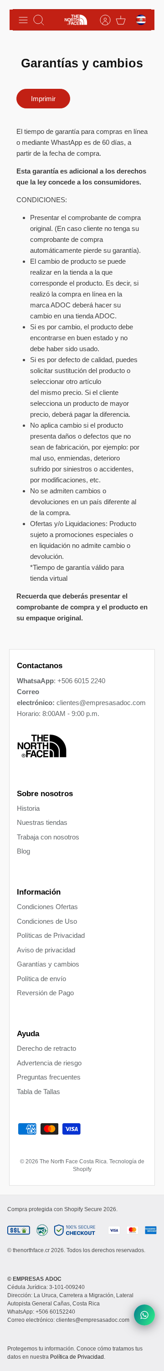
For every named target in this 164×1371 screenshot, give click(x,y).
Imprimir (43, 98)
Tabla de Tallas (38, 1091)
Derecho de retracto (46, 1048)
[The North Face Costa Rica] (76, 20)
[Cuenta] (101, 20)
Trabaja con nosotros (48, 837)
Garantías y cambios (48, 964)
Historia (28, 808)
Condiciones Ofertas (47, 907)
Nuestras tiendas (42, 822)
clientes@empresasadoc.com (101, 702)
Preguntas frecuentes (49, 1077)
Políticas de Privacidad (51, 935)
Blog (23, 851)
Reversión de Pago (45, 993)
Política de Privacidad (77, 1357)
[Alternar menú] (23, 20)
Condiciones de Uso (47, 921)
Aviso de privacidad (46, 950)
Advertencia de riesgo (49, 1063)
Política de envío (41, 978)
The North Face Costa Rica (73, 1161)
